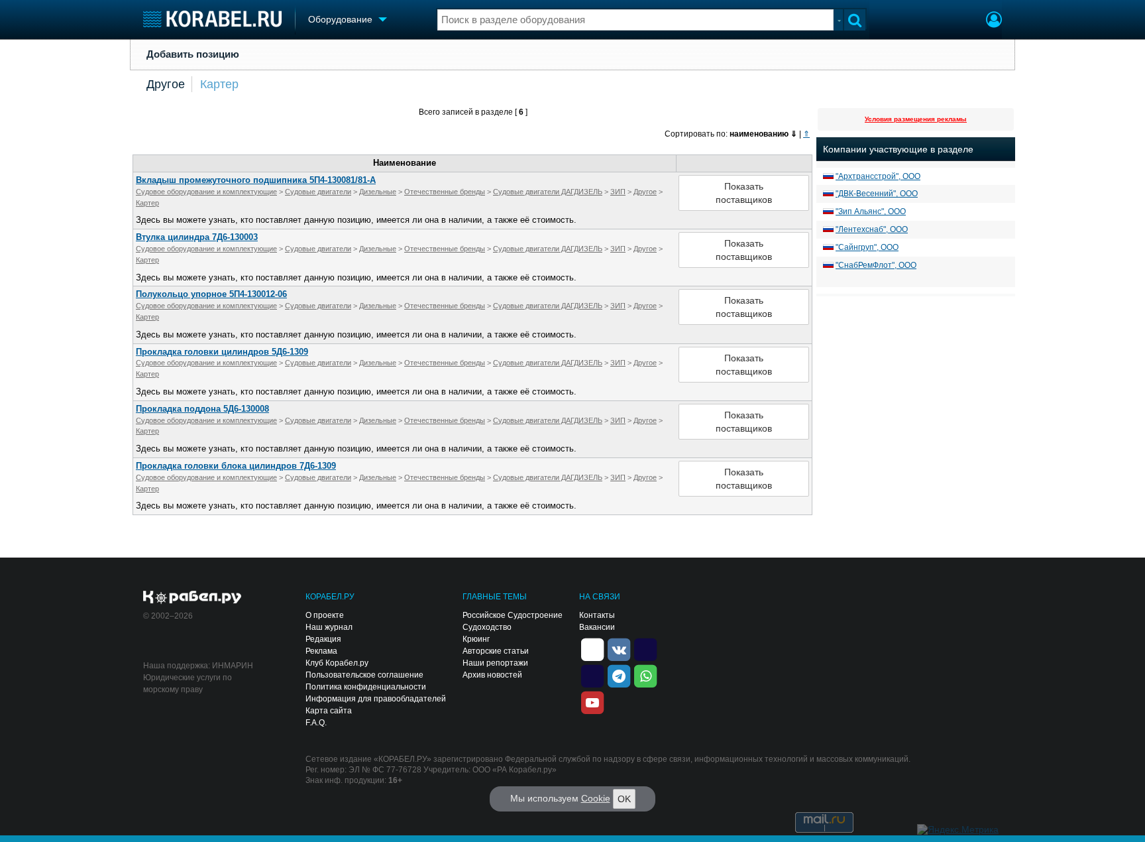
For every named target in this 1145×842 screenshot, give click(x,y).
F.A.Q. (316, 722)
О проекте (324, 615)
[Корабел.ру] (192, 598)
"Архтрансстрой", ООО (878, 176)
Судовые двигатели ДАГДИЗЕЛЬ (547, 192)
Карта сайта (328, 710)
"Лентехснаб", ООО (872, 229)
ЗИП (618, 192)
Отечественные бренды (444, 192)
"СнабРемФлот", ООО (876, 265)
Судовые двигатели (318, 192)
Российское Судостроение (513, 615)
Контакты (597, 615)
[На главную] (212, 19)
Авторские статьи (496, 651)
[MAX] (592, 675)
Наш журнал (329, 627)
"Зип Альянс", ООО (871, 211)
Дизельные (377, 192)
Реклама (321, 651)
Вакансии (597, 627)
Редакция (323, 639)
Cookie (595, 798)
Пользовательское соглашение (364, 675)
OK (624, 799)
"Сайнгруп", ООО (867, 247)
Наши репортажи (495, 663)
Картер (219, 84)
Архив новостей (492, 675)
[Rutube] (645, 648)
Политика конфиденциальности (365, 687)
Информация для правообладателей (375, 698)
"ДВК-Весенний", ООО (877, 193)
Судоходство (487, 627)
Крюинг (476, 639)
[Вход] (994, 21)
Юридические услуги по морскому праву (187, 683)
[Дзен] (592, 648)
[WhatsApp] (645, 675)
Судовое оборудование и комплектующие (206, 192)
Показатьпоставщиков (744, 193)
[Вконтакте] (619, 648)
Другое (165, 84)
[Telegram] (619, 675)
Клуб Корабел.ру (336, 663)
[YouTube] (592, 701)
